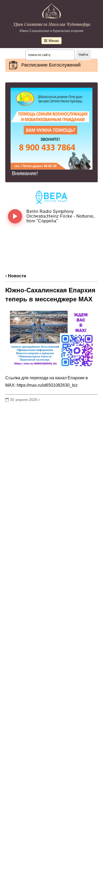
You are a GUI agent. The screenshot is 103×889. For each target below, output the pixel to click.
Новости (16, 276)
